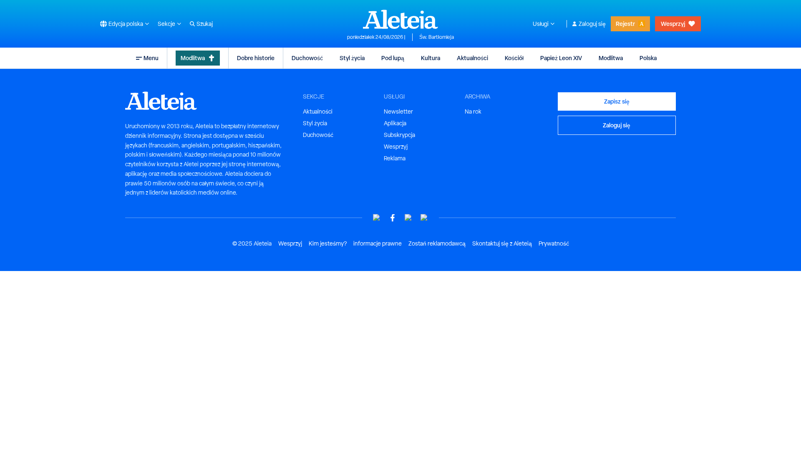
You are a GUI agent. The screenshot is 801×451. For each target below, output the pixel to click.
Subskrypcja (399, 135)
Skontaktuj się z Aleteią (502, 243)
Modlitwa (193, 58)
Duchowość (307, 58)
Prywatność (554, 243)
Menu (151, 58)
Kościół (514, 58)
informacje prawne (377, 243)
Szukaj (204, 24)
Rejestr (625, 24)
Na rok (473, 111)
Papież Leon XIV (561, 58)
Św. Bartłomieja (436, 37)
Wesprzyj (673, 24)
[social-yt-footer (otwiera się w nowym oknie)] (376, 217)
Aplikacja (395, 123)
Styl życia (352, 58)
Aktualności (472, 58)
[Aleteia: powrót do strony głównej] (400, 19)
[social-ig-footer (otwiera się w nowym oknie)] (424, 217)
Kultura (430, 58)
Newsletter (398, 111)
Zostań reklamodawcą (437, 243)
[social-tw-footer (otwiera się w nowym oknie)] (408, 217)
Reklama (395, 158)
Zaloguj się (592, 24)
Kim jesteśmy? (328, 243)
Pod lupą (392, 58)
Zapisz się (617, 101)
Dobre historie (256, 58)
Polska (648, 58)
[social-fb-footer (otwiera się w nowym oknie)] (392, 217)
